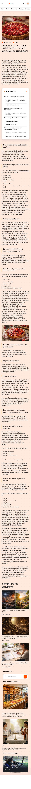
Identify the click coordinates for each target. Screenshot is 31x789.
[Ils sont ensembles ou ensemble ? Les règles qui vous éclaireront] (15, 652)
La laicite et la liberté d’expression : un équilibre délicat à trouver (14, 749)
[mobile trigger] (3, 3)
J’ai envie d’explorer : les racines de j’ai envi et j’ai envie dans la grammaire (15, 637)
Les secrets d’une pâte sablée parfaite (14, 97)
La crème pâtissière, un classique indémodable (13, 109)
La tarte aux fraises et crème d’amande (16, 133)
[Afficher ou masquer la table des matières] (21, 92)
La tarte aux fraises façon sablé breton (16, 136)
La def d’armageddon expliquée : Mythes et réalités (14, 611)
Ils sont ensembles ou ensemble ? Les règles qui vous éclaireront (15, 663)
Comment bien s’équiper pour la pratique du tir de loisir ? (14, 766)
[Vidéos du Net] (11, 3)
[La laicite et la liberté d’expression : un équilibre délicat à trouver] (15, 731)
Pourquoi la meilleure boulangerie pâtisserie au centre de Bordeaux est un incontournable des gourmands (14, 714)
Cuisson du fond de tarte (12, 105)
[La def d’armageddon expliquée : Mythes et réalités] (15, 599)
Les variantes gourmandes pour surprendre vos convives (12, 128)
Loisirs (17, 42)
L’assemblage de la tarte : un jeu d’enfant (15, 118)
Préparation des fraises (12, 121)
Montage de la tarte (11, 124)
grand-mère (6, 77)
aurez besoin (24, 170)
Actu (3, 614)
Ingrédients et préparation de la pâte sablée (15, 100)
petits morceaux (21, 194)
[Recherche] (24, 3)
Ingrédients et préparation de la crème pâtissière (16, 113)
